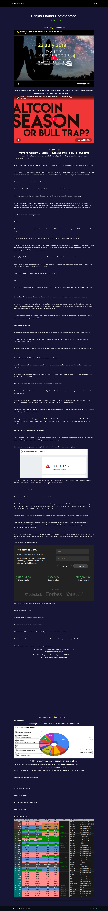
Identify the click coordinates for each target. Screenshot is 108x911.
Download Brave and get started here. (25, 490)
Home (94, 3)
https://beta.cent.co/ (31, 542)
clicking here (71, 761)
